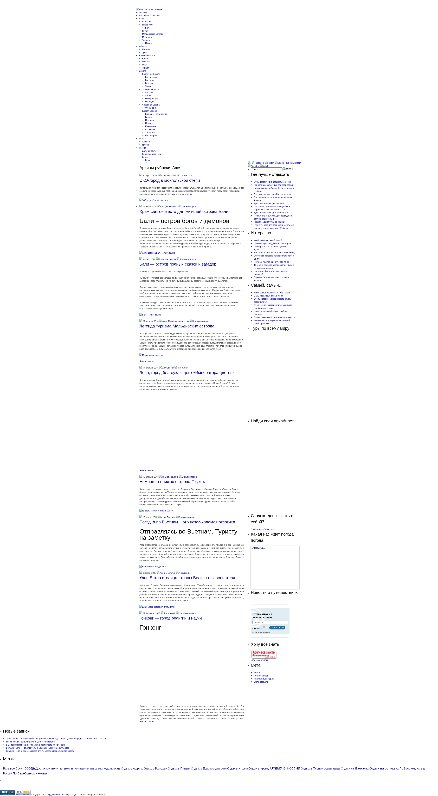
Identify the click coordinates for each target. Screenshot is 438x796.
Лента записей (261, 675)
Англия (148, 95)
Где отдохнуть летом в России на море (273, 194)
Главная (143, 12)
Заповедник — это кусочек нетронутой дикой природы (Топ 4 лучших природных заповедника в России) (56, 738)
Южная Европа (149, 110)
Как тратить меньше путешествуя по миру (274, 252)
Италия (149, 123)
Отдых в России (285, 768)
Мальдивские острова (152, 33)
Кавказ (142, 138)
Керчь (148, 160)
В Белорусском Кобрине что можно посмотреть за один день (35, 744)
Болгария (149, 79)
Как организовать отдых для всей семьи (273, 184)
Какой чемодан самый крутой (268, 240)
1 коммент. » (186, 175)
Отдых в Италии (237, 768)
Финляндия (150, 107)
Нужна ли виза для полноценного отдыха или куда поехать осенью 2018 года (274, 226)
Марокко (146, 49)
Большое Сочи (12, 768)
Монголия (147, 36)
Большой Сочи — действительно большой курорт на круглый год (37, 747)
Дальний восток (149, 150)
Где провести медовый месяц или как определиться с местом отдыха (272, 208)
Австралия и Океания (149, 15)
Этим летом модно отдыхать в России (272, 181)
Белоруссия (151, 76)
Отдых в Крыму (258, 768)
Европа (142, 70)
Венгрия (149, 83)
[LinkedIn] (296, 162)
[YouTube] (253, 165)
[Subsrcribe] (249, 162)
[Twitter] (269, 162)
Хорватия (150, 132)
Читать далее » (160, 200)
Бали (147, 27)
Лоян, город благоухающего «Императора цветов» (187, 372)
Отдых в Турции (312, 768)
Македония (150, 126)
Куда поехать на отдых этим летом (271, 212)
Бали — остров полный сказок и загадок (177, 264)
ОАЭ (144, 64)
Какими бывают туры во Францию (270, 221)
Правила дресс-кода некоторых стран (272, 243)
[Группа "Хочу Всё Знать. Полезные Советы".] (263, 657)
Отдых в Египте (220, 768)
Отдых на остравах (384, 768)
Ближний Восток (147, 55)
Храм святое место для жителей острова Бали (183, 211)
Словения (150, 129)
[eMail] (264, 165)
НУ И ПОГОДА (258, 547)
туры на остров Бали (178, 271)
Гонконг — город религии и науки (170, 618)
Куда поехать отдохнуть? (60, 794)
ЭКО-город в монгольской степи (169, 180)
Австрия (149, 92)
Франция (149, 101)
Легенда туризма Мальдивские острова (176, 326)
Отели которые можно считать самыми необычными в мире (273, 306)
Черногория (151, 135)
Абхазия (146, 141)
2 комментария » (189, 206)
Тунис (145, 52)
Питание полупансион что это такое (271, 261)
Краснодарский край (152, 153)
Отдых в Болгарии (155, 768)
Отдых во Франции (332, 768)
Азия (141, 18)
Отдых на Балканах (355, 768)
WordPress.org (261, 681)
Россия (142, 147)
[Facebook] (258, 162)
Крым (144, 156)
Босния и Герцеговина (156, 113)
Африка (143, 46)
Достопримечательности (54, 768)
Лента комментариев (264, 678)
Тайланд (146, 39)
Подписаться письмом (261, 632)
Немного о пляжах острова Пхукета (173, 481)
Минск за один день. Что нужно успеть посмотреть (30, 741)
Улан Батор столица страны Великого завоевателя (187, 577)
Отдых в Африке (132, 768)
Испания (149, 120)
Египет (145, 58)
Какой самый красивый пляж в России (272, 292)
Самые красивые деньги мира (268, 295)
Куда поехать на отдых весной (269, 203)
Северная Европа (151, 104)
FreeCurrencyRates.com (262, 529)
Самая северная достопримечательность (274, 317)
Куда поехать (112, 768)
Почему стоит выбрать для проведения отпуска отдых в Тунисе (273, 217)
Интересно (80, 768)
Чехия (148, 86)
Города (29, 768)
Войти (257, 672)
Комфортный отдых (94, 768)
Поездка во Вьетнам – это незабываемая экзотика (187, 522)
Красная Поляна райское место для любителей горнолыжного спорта (40, 750)
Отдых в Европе (201, 768)
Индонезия (147, 24)
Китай (145, 30)
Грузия (145, 144)
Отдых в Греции (179, 768)
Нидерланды (151, 98)
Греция (148, 116)
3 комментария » (187, 517)
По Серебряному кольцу (30, 773)
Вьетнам (146, 21)
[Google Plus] (282, 162)
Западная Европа (150, 89)
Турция (145, 67)
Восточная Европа (151, 73)
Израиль (146, 61)
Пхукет (148, 43)
